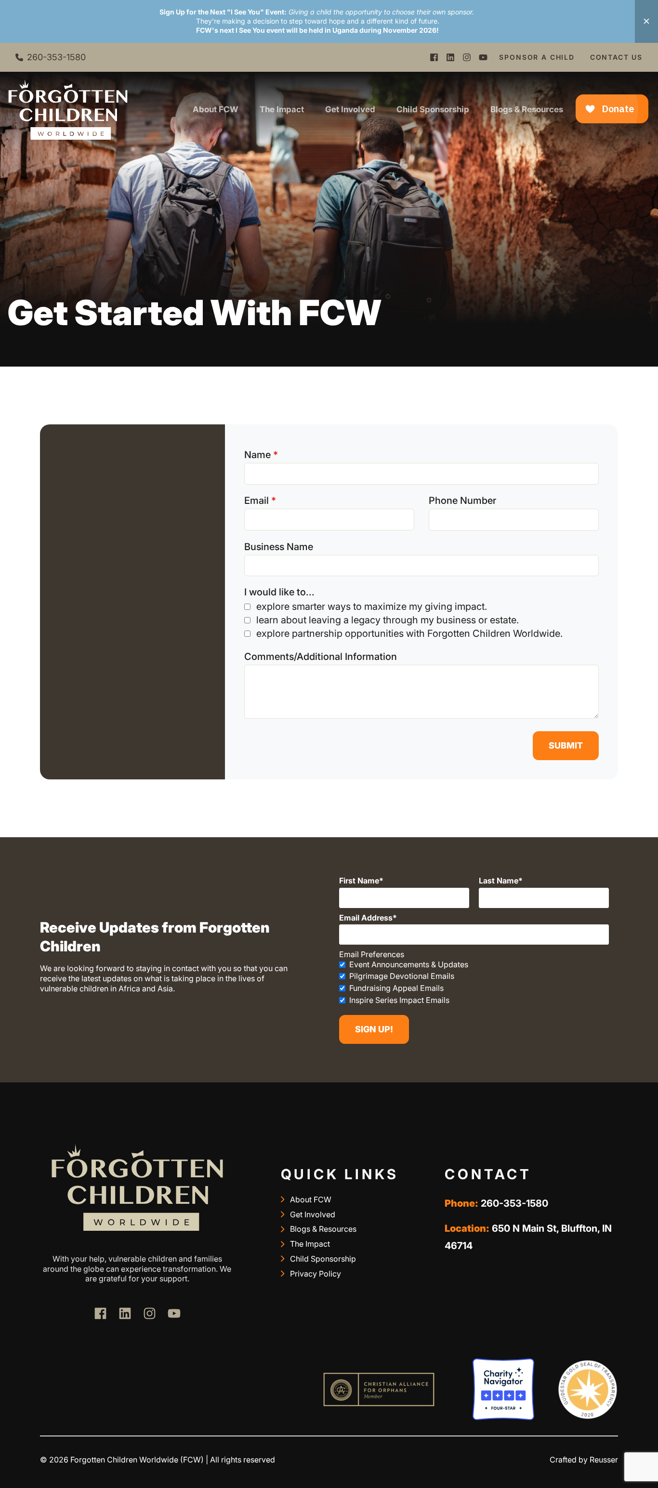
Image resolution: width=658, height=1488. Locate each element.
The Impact (282, 109)
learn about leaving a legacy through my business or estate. (387, 620)
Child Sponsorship (432, 109)
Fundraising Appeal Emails (396, 988)
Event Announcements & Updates (408, 964)
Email (256, 500)
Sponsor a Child (536, 57)
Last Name (498, 880)
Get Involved (350, 109)
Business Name (278, 547)
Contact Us (616, 57)
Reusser (604, 1459)
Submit (566, 745)
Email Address (366, 917)
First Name (359, 880)
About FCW (215, 109)
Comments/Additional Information (320, 656)
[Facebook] (434, 57)
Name (257, 455)
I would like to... (279, 592)
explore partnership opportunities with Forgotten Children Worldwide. (409, 633)
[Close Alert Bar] (646, 21)
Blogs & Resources (526, 109)
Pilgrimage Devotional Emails (401, 976)
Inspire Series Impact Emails (399, 1000)
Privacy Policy (315, 1273)
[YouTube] (483, 57)
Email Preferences (371, 954)
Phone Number (462, 500)
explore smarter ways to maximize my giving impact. (371, 606)
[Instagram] (467, 57)
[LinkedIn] (450, 57)
